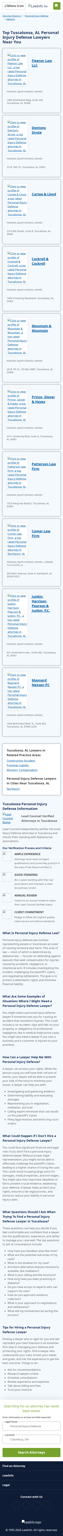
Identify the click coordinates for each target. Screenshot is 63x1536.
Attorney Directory (12, 15)
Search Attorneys (31, 1452)
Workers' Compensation (22, 770)
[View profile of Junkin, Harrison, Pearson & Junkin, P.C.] (17, 615)
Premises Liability (18, 765)
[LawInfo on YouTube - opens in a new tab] (36, 1505)
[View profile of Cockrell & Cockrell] (17, 267)
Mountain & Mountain (41, 328)
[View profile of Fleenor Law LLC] (17, 69)
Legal (6, 1485)
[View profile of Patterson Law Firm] (17, 472)
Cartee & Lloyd (44, 194)
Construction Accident (21, 760)
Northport (13, 789)
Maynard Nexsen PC (41, 682)
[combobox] (31, 1426)
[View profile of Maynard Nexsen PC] (17, 690)
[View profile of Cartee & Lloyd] (17, 200)
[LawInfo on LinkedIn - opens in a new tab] (47, 1505)
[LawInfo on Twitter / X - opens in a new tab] (26, 1505)
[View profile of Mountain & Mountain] (17, 336)
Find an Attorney (14, 1466)
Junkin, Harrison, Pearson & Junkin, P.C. (41, 603)
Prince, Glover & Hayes (43, 399)
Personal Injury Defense (36, 15)
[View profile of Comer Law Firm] (17, 539)
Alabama (10, 19)
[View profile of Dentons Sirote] (17, 136)
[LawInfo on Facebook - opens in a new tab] (16, 1505)
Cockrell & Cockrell (40, 261)
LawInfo (8, 1475)
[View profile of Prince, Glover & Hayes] (17, 405)
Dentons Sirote (39, 130)
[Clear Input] (56, 1426)
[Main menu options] (14, 6)
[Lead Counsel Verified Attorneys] (11, 818)
